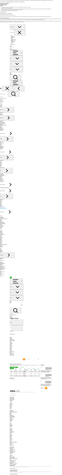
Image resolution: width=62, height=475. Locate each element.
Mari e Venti (11, 357)
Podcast (11, 470)
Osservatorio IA (12, 461)
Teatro (1, 165)
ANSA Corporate (13, 44)
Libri (1, 170)
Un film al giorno (2, 167)
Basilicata (1, 231)
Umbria (1, 245)
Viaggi (10, 467)
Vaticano (11, 466)
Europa (1, 145)
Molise (1, 239)
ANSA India (12, 42)
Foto (10, 72)
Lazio (10, 344)
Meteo (11, 43)
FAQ (0, 272)
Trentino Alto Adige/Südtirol (3, 244)
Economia (1, 109)
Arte (0, 161)
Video (10, 73)
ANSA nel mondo (12, 445)
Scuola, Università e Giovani (3, 218)
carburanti (1, 100)
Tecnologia (1, 225)
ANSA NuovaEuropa (13, 39)
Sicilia (1, 242)
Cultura (1, 157)
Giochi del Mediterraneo (3, 98)
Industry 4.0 (1, 114)
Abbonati (11, 45)
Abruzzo (11, 340)
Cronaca (1, 105)
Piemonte (1, 240)
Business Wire (2, 128)
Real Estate (1, 124)
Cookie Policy (36, 19)
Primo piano (11, 334)
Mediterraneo (1, 147)
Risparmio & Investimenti (3, 125)
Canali (11, 292)
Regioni (11, 69)
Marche (1, 238)
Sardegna (11, 350)
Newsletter (1, 273)
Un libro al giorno (2, 174)
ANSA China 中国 (13, 41)
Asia (0, 144)
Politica (1, 106)
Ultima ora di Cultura (2, 190)
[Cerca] (15, 77)
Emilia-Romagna (2, 234)
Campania (1, 233)
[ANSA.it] (1, 88)
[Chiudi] (7, 88)
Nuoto (1, 204)
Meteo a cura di (42, 433)
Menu (21, 281)
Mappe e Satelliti (12, 356)
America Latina (2, 143)
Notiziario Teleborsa (2, 271)
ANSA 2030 (1, 130)
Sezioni (11, 58)
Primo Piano (1, 160)
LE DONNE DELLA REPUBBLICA (4, 187)
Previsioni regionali (12, 337)
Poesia (1, 177)
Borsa (1, 113)
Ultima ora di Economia (2, 133)
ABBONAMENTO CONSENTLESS (4, 3)
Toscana (1, 243)
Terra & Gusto (1, 226)
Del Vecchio (11, 320)
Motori (1, 221)
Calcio (1, 200)
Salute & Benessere (2, 223)
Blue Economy (2, 129)
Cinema (1, 162)
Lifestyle (1, 220)
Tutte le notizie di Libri (2, 184)
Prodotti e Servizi (12, 444)
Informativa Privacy (41, 19)
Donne (1, 219)
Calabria (1, 232)
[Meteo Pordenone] (24, 362)
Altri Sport (1, 206)
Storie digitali (1, 258)
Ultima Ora (11, 448)
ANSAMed (1, 264)
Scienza (1, 224)
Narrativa (1, 176)
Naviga (11, 325)
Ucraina (1, 99)
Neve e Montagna (12, 358)
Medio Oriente (2, 146)
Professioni (1, 117)
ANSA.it (12, 35)
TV (0, 166)
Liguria (11, 345)
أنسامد (11, 38)
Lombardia (1, 237)
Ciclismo (1, 205)
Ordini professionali (2, 123)
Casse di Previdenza (2, 122)
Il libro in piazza (2, 179)
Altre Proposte (2, 181)
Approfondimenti (2, 175)
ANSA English (12, 36)
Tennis (1, 203)
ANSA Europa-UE (2, 263)
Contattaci (11, 446)
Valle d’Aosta (1, 246)
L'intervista (1, 180)
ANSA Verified (2, 217)
